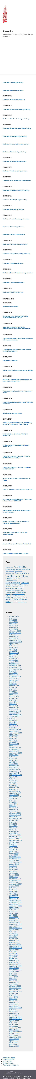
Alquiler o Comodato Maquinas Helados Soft (17, 544)
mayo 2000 (13, 1024)
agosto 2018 (13, 680)
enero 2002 (13, 1004)
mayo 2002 (13, 997)
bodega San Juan (10, 573)
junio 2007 (13, 889)
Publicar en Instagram (11, 1065)
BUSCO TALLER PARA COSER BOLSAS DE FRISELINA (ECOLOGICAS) (16, 522)
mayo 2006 (13, 913)
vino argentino (13, 599)
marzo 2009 (13, 851)
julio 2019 (12, 671)
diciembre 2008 (15, 857)
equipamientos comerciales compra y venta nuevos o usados (16, 511)
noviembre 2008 (15, 858)
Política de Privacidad (14, 1073)
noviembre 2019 (15, 667)
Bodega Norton (18, 571)
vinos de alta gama (15, 602)
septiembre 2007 (15, 884)
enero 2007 (13, 899)
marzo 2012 (13, 786)
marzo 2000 (13, 1026)
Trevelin (26, 597)
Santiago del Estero (18, 597)
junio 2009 (13, 846)
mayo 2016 (13, 702)
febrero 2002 (14, 1002)
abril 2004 (13, 957)
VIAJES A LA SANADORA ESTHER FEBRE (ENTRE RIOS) (16, 445)
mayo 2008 (13, 869)
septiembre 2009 (15, 840)
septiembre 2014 (15, 733)
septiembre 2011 (15, 797)
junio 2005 (13, 933)
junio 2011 (13, 802)
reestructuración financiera (18, 594)
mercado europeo (10, 590)
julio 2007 (13, 888)
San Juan (17, 595)
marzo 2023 (13, 656)
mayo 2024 (13, 647)
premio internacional (10, 592)
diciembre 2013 (15, 747)
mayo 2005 (13, 935)
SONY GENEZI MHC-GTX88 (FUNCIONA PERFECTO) (15, 434)
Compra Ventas (8, 1059)
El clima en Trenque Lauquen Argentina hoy (16, 253)
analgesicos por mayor (10, 360)
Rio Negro (8, 595)
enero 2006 (13, 920)
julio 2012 (12, 778)
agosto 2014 (13, 735)
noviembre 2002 (15, 988)
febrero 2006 (14, 919)
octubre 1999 (14, 1030)
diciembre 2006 (15, 900)
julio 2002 (13, 995)
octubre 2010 (14, 817)
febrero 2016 (14, 707)
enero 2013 (13, 767)
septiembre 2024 (15, 642)
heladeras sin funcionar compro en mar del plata (18, 370)
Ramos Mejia (8, 594)
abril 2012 (13, 784)
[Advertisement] (18, 56)
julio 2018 (12, 682)
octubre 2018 (14, 678)
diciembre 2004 (15, 944)
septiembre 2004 (15, 948)
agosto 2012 (13, 777)
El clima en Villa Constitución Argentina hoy (17, 180)
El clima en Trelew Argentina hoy (13, 263)
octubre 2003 (14, 968)
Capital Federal (15, 576)
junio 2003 (13, 975)
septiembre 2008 (15, 862)
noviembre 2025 (15, 633)
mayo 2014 (13, 738)
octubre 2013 (14, 751)
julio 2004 (13, 951)
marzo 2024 (13, 651)
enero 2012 (13, 789)
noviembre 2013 (15, 749)
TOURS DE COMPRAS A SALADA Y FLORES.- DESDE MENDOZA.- (17, 468)
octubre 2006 (14, 904)
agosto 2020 (14, 662)
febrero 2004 (14, 960)
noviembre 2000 (15, 1017)
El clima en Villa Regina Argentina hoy (15, 136)
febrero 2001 (14, 1013)
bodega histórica (26, 569)
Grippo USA (7, 1061)
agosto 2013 (13, 755)
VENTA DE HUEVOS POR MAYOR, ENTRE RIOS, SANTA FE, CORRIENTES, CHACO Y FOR (17, 423)
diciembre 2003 (15, 964)
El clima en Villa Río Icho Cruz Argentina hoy (17, 128)
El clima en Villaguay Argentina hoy (14, 99)
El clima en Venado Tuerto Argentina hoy (15, 219)
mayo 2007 (13, 891)
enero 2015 (13, 727)
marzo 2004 (13, 959)
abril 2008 (13, 871)
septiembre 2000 (15, 1019)
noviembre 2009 (15, 837)
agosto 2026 (14, 616)
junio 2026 (13, 620)
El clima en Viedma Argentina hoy (13, 209)
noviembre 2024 (15, 640)
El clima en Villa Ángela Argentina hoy (15, 199)
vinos (8, 601)
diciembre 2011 (14, 791)
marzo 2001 (13, 1011)
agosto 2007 (14, 886)
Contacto (9, 1071)
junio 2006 (13, 911)
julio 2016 (12, 700)
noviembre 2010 (15, 815)
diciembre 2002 (15, 986)
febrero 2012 (14, 787)
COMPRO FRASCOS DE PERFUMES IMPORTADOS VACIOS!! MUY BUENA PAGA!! (17, 327)
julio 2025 (12, 635)
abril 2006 (13, 915)
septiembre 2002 (15, 991)
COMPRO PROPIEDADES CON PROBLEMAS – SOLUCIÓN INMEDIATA (17, 350)
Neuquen (22, 590)
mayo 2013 (13, 760)
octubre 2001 (14, 1006)
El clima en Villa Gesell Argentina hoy (14, 161)
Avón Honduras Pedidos (10, 306)
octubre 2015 (14, 713)
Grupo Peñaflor (14, 585)
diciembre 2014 (15, 729)
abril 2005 (13, 937)
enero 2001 (13, 1015)
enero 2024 (13, 655)
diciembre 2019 (15, 665)
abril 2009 (13, 849)
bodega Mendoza (10, 571)
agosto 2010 (13, 820)
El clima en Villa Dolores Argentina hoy (15, 171)
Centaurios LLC (8, 1078)
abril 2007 (13, 893)
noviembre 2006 (15, 902)
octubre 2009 (14, 838)
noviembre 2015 (15, 711)
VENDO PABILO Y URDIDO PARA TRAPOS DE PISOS (16, 479)
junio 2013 (13, 758)
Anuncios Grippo (9, 1058)
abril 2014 (13, 740)
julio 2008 (13, 866)
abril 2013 (13, 762)
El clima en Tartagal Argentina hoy (13, 282)
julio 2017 (12, 689)
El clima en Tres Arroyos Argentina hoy (15, 244)
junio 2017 (13, 691)
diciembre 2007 (15, 879)
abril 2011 (12, 806)
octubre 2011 (14, 795)
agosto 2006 (14, 908)
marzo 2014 (13, 742)
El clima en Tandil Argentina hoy (13, 292)
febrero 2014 (14, 744)
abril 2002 (13, 999)
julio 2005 (13, 931)
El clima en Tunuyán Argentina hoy (14, 234)
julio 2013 (12, 757)
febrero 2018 (14, 685)
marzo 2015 (13, 726)
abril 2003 (13, 979)
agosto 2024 (14, 644)
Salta (12, 595)
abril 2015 (13, 724)
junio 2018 (13, 684)
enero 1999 (13, 1035)
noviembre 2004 (15, 946)
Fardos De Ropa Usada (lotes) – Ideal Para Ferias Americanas (18, 402)
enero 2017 (13, 695)
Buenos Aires (22, 573)
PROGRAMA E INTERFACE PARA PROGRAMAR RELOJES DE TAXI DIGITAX (17, 380)
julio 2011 (12, 800)
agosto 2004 (14, 950)
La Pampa (25, 585)
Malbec (8, 586)
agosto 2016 (13, 698)
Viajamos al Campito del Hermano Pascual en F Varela (17, 391)
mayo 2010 (13, 826)
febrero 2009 (14, 853)
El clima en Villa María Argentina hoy (14, 152)
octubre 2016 (14, 696)
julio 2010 (12, 822)
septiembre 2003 (15, 970)
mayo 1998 (13, 1042)
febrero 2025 (14, 636)
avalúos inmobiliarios (10, 569)
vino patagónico (23, 599)
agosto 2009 (14, 842)
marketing (21, 586)
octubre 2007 (14, 882)
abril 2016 (13, 704)
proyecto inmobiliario (21, 592)
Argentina (20, 566)
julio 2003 (13, 973)
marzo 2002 (13, 1001)
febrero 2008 (14, 875)
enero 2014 (13, 746)
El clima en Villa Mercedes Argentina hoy (16, 144)
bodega (18, 569)
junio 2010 (13, 824)
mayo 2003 (13, 977)
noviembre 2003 (15, 966)
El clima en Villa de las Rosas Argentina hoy (16, 109)
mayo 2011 (13, 804)
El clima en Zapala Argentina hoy (13, 90)
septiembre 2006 (15, 906)
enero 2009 (13, 855)
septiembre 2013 (15, 753)
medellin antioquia (10, 588)
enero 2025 (13, 638)
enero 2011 (13, 811)
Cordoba (9, 579)
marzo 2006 (13, 917)
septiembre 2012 (15, 775)
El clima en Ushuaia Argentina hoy (13, 227)
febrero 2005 (14, 940)
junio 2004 (13, 953)
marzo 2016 (13, 706)
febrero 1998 (14, 1046)
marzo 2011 (13, 807)
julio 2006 (13, 909)
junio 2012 (13, 780)
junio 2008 (13, 868)
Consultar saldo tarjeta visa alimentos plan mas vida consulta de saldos (18, 339)
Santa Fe (9, 598)
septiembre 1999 (15, 1031)
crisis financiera (17, 578)
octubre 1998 (14, 1039)
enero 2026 (13, 629)
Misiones (17, 590)
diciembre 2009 (15, 835)
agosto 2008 (14, 864)
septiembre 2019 (15, 669)
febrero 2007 (14, 897)
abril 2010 (13, 828)
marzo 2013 (13, 764)
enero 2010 (13, 833)
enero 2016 (13, 709)
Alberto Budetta (9, 567)
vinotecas (23, 602)
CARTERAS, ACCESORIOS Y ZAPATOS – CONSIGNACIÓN (15, 533)
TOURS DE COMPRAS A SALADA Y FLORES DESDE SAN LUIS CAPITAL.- (16, 457)
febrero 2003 (14, 982)
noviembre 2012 (15, 771)
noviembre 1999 (15, 1028)
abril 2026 (13, 624)
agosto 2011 (13, 798)
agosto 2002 (14, 993)
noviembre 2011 (15, 793)
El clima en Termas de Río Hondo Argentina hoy (18, 273)
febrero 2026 (14, 627)
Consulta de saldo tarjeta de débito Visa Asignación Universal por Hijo (15, 316)
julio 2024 (13, 645)
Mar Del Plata (14, 586)
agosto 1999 (14, 1033)
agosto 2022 (14, 658)
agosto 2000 (14, 1021)
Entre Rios (25, 583)
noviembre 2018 (15, 676)
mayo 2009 (13, 848)
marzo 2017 (13, 693)
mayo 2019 (13, 673)
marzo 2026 (13, 625)
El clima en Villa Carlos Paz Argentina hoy (16, 190)
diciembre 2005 (15, 922)
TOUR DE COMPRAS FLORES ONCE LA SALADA (17, 489)
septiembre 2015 (15, 715)
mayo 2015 (13, 722)
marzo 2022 (13, 660)
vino (7, 599)
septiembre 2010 (15, 818)
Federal (8, 585)
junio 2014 (13, 736)
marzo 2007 (13, 895)
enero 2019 (13, 675)
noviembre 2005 (15, 924)
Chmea (26, 576)
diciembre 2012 (15, 769)
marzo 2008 (13, 873)
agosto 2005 (14, 930)
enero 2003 (13, 984)
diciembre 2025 (15, 631)
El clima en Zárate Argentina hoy (13, 82)
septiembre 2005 (15, 928)
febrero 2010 (14, 831)
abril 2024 (13, 649)
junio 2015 (13, 720)
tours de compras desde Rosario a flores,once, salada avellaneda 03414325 (17, 500)
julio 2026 (13, 618)
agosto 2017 (13, 687)
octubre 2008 (14, 860)
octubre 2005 (14, 926)
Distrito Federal (13, 582)
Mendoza (18, 588)
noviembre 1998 (15, 1037)
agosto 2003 (14, 971)
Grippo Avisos (8, 31)
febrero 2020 (14, 664)
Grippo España (8, 1063)
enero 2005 (13, 942)
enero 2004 (13, 962)
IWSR (20, 585)
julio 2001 (12, 1010)
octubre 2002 (14, 990)
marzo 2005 (13, 939)
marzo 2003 (13, 980)
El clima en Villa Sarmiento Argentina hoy (16, 119)
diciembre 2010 (15, 813)
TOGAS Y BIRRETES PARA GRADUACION (15, 553)
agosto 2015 (13, 716)
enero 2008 (13, 877)
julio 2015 (12, 718)
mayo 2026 (13, 622)
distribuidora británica (11, 580)
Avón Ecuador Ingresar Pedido (12, 413)
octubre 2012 (14, 773)
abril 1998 (13, 1044)
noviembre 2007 (15, 880)
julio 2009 (13, 844)
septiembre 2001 (15, 1008)
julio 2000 (13, 1022)
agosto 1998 (13, 1041)
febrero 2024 (14, 653)
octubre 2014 (14, 731)
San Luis (23, 595)
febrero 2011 (14, 809)
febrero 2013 (14, 766)
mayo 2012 (13, 782)
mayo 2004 (13, 955)
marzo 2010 (13, 829)
